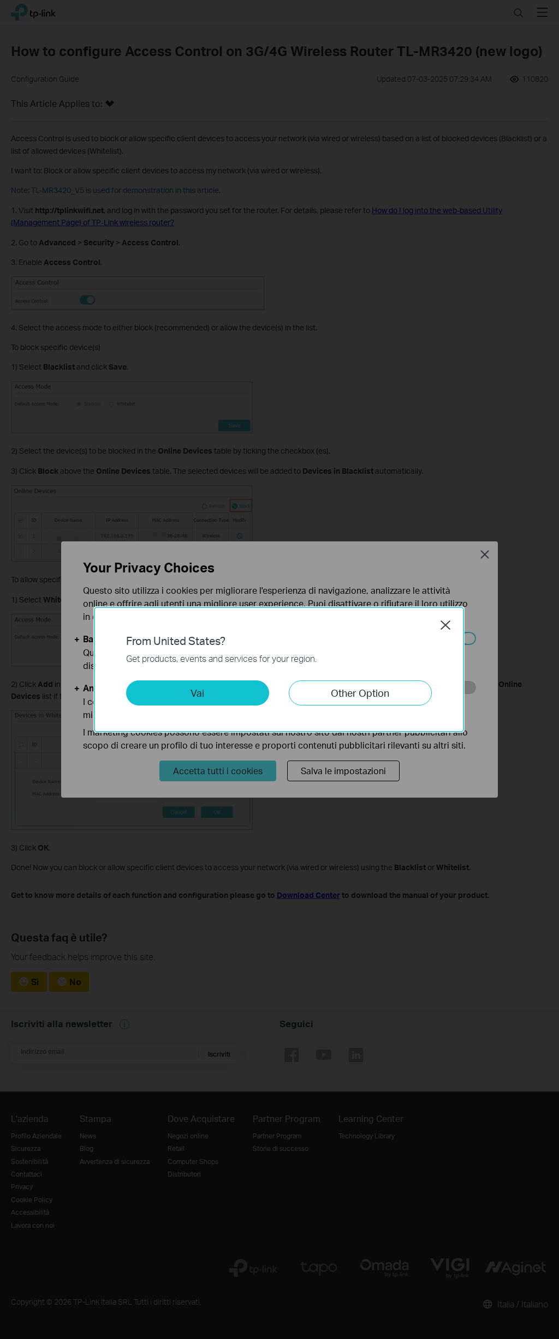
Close (445, 624)
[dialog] (279, 669)
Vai (197, 692)
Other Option (360, 692)
